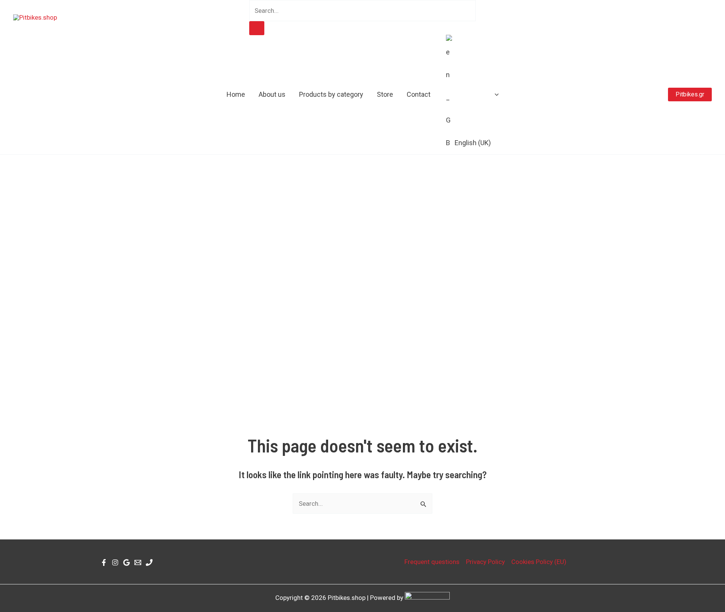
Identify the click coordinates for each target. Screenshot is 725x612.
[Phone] (149, 562)
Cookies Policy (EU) (538, 562)
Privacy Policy (485, 562)
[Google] (126, 562)
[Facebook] (103, 562)
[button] (495, 94)
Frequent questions (432, 562)
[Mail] (137, 562)
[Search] (256, 28)
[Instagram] (115, 562)
